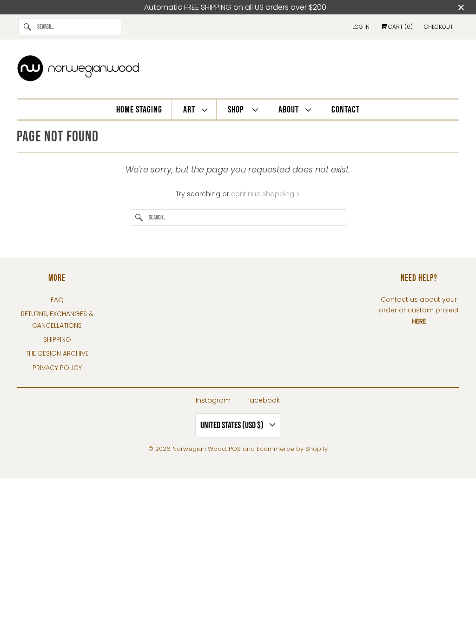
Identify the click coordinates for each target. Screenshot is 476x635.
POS (235, 448)
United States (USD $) (232, 425)
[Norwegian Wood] (238, 71)
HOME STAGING (139, 109)
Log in (361, 27)
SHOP (238, 109)
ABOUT (289, 109)
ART (190, 109)
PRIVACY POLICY (57, 367)
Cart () (400, 27)
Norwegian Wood (199, 448)
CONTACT (345, 109)
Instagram (213, 400)
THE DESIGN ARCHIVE (57, 353)
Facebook (263, 400)
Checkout (438, 27)
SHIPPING (57, 339)
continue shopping (263, 193)
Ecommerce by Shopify (292, 448)
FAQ (57, 299)
